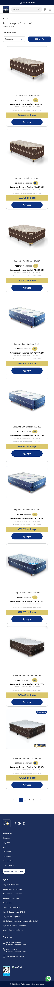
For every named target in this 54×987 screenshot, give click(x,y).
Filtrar (38, 39)
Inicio (5, 18)
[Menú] (50, 9)
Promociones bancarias (28, 2)
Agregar (27, 122)
